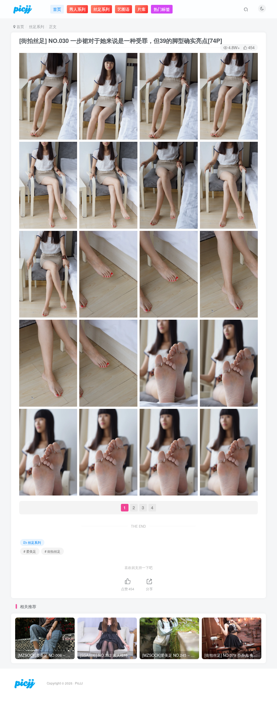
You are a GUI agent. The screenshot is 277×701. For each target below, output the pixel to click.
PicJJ (79, 683)
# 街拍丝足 (52, 551)
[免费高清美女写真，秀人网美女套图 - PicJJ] (25, 682)
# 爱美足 (30, 551)
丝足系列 (36, 26)
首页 (19, 26)
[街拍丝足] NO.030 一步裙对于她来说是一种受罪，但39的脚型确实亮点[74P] (120, 40)
